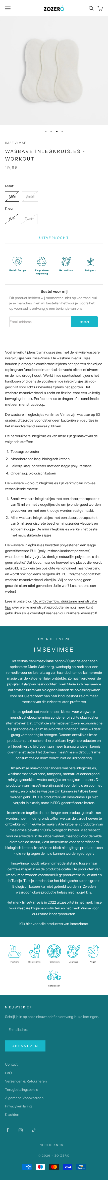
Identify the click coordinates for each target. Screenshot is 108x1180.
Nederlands (51, 1145)
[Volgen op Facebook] (7, 1130)
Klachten (12, 1114)
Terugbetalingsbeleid (21, 1089)
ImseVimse (16, 143)
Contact (11, 1064)
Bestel (84, 322)
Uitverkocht (54, 238)
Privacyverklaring (18, 1106)
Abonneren (25, 1046)
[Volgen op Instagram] (20, 1130)
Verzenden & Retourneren (26, 1081)
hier (29, 923)
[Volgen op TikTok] (33, 1130)
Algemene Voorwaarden (24, 1098)
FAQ (8, 1073)
